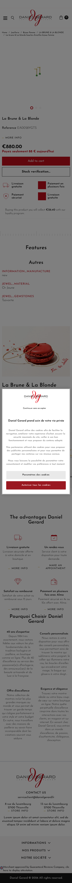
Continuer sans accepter (34, 408)
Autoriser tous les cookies (36, 485)
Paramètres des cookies (36, 475)
